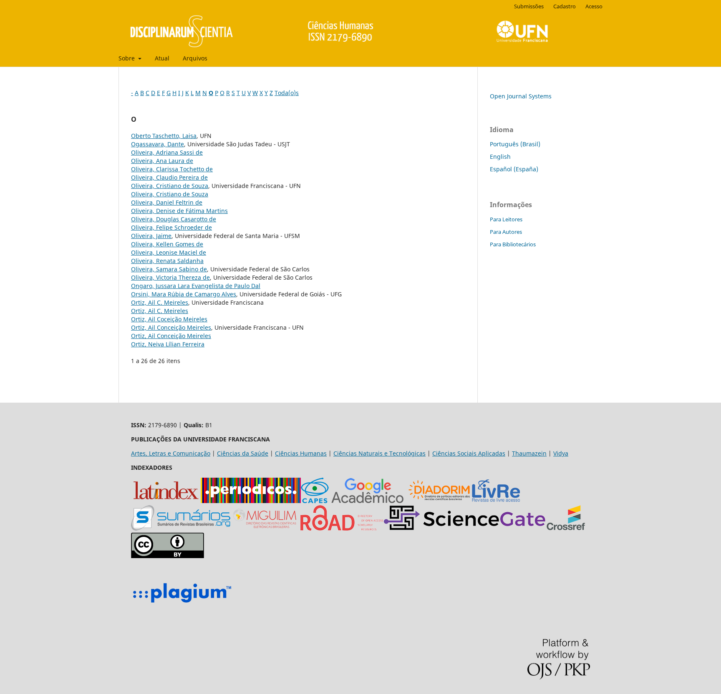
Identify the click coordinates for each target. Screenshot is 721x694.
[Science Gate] (464, 528)
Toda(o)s (287, 93)
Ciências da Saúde (242, 453)
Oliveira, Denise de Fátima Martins (179, 211)
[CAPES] (315, 501)
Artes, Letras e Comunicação (170, 453)
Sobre (127, 58)
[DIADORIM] (439, 501)
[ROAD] (341, 528)
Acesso (594, 6)
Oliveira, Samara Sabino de (169, 269)
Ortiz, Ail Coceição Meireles (169, 319)
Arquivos (195, 58)
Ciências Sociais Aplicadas (468, 453)
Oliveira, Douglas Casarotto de (173, 219)
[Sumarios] (180, 528)
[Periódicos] (251, 501)
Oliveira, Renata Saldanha (167, 261)
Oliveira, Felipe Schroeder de (171, 227)
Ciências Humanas (301, 453)
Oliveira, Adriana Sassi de (167, 152)
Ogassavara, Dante (157, 144)
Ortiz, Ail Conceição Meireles (171, 327)
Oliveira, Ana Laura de (162, 161)
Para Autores (506, 232)
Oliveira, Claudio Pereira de (169, 177)
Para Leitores (506, 219)
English (500, 156)
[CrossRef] (565, 528)
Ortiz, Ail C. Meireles (159, 302)
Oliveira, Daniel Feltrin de (166, 202)
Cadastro (564, 6)
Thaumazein (529, 453)
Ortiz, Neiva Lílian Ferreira (167, 344)
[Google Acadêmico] (367, 501)
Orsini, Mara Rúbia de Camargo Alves (183, 294)
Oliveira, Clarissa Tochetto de (172, 169)
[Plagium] (182, 604)
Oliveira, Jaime (151, 236)
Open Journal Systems (521, 96)
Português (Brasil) (515, 144)
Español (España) (514, 169)
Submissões (529, 6)
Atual (162, 58)
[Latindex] (166, 501)
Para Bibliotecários (513, 244)
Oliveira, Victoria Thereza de (170, 277)
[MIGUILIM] (265, 528)
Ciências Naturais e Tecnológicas (379, 453)
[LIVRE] (496, 501)
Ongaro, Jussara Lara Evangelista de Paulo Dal (195, 286)
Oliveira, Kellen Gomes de (167, 244)
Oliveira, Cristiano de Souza (169, 186)
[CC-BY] (167, 556)
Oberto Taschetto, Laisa (164, 136)
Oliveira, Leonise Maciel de (168, 252)
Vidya (560, 453)
